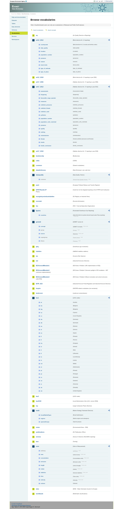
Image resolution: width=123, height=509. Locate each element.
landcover (39, 293)
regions (43, 418)
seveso (38, 437)
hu (41, 343)
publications (40, 432)
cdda (37, 160)
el (41, 329)
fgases (38, 210)
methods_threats (45, 108)
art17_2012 (39, 87)
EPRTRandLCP (41, 190)
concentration (45, 458)
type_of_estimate (45, 68)
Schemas (14, 30)
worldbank (39, 493)
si (41, 384)
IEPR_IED (39, 283)
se (41, 380)
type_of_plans (45, 72)
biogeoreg (44, 94)
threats (43, 139)
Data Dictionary (25, 13)
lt (41, 353)
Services (14, 36)
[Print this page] (100, 1)
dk (41, 323)
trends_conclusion (46, 145)
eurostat (39, 201)
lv (41, 360)
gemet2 (38, 222)
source (43, 233)
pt (41, 374)
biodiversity (40, 156)
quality (43, 128)
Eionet (18, 13)
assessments (44, 91)
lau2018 (38, 401)
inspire (38, 288)
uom (37, 446)
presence (43, 58)
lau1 (37, 298)
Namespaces (15, 39)
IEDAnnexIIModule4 (42, 277)
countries (43, 215)
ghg (37, 246)
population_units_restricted (48, 122)
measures (43, 101)
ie (41, 346)
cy (41, 312)
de (41, 319)
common (39, 165)
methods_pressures (46, 105)
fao (37, 206)
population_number (46, 54)
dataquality (39, 175)
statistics (43, 472)
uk (41, 391)
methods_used (45, 111)
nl (41, 367)
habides (38, 251)
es (41, 333)
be (41, 305)
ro (41, 377)
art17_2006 (39, 82)
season (43, 61)
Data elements (16, 26)
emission (43, 461)
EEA (19, 1)
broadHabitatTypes (46, 415)
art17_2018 (39, 151)
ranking (43, 132)
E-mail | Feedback (17, 503)
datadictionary (41, 170)
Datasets (14, 20)
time (42, 476)
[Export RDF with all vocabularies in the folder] (109, 40)
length (42, 465)
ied (37, 261)
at (41, 302)
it (41, 350)
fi (41, 336)
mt (41, 363)
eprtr (37, 185)
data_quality (44, 48)
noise (38, 427)
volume (43, 483)
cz (41, 316)
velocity (43, 480)
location (43, 51)
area (42, 454)
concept (43, 226)
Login (96, 1)
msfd (37, 410)
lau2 (37, 396)
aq (37, 35)
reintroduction (45, 135)
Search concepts (52, 30)
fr (41, 340)
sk (41, 387)
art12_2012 (39, 40)
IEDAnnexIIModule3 (42, 270)
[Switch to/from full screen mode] (102, 1)
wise (37, 489)
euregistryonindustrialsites (45, 196)
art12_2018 (39, 77)
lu (41, 357)
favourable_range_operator (48, 98)
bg (41, 309)
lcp (37, 406)
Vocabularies (16, 33)
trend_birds (44, 65)
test (37, 441)
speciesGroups (45, 422)
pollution (43, 115)
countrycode (44, 44)
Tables (13, 23)
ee (41, 326)
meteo (42, 469)
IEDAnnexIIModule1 (42, 265)
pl (41, 370)
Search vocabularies (38, 30)
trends (42, 142)
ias (37, 256)
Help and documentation (19, 17)
